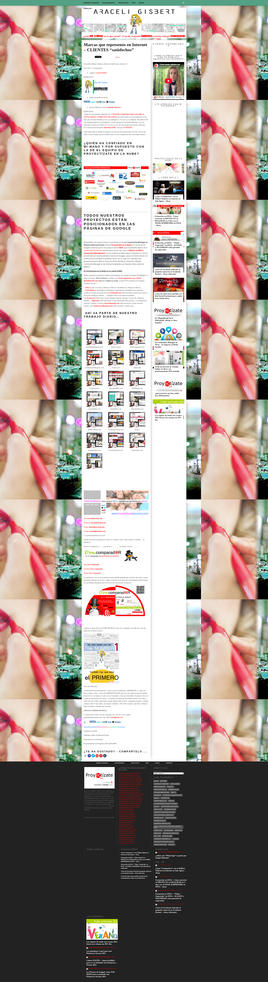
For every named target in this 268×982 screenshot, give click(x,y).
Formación (87, 8)
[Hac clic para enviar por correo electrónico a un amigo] (85, 755)
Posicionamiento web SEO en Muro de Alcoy (131, 794)
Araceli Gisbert (101, 73)
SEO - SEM (157, 836)
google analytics (160, 844)
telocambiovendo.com (111, 303)
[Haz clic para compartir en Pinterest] (101, 755)
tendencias (165, 798)
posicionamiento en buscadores (165, 803)
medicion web (167, 836)
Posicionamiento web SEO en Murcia (129, 792)
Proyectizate (123, 3)
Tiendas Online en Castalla (126, 818)
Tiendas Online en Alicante (126, 813)
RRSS (134, 3)
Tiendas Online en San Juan (127, 833)
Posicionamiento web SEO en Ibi (128, 788)
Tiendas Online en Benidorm (127, 815)
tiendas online (170, 818)
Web (93, 518)
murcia (156, 806)
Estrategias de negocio (169, 806)
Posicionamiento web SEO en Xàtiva (129, 807)
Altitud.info (95, 300)
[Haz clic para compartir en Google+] (97, 755)
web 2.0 (173, 792)
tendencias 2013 (170, 809)
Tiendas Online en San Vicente (128, 835)
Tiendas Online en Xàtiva (126, 843)
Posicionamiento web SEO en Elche (129, 786)
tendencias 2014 (160, 820)
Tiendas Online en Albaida (126, 809)
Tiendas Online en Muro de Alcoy (128, 830)
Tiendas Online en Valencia (127, 839)
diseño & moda (174, 789)
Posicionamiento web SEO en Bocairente (130, 781)
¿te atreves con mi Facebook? (168, 105)
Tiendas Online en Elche (126, 822)
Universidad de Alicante (93, 250)
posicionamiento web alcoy (163, 815)
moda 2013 (157, 833)
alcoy (156, 781)
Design (141, 3)
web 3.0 (156, 798)
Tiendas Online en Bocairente (127, 816)
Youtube (95, 531)
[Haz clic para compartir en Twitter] (93, 755)
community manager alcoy (172, 795)
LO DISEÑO (127, 127)
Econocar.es (91, 298)
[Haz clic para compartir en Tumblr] (104, 755)
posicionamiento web (161, 792)
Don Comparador (93, 564)
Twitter (94, 527)
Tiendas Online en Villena (126, 841)
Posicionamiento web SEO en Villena (129, 805)
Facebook (95, 523)
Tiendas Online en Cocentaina (127, 820)
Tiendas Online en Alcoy (126, 811)
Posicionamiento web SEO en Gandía (129, 790)
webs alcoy (158, 809)
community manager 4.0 (162, 839)
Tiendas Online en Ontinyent (127, 832)
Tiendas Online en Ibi (125, 824)
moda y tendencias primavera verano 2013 (167, 827)
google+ (172, 844)
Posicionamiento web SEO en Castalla (130, 782)
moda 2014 (178, 830)
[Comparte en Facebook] (89, 755)
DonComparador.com (127, 278)
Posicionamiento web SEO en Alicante (130, 777)
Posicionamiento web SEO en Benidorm (130, 779)
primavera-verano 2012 (162, 823)
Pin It (117, 57)
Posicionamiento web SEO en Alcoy (129, 775)
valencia (170, 786)
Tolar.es (88, 287)
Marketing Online (110, 127)
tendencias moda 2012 (170, 833)
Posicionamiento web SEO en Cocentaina (131, 784)
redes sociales (159, 786)
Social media (175, 784)
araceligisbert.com (116, 717)
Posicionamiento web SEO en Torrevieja (130, 801)
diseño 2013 (158, 830)
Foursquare (168, 830)
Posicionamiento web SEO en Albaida (129, 773)
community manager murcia (164, 841)
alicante (163, 781)
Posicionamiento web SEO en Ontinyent (130, 796)
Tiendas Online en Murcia (126, 828)
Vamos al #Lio (157, 771)
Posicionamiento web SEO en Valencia (130, 803)
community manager (161, 784)
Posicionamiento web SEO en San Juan (130, 798)
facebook (157, 795)
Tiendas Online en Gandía (126, 826)
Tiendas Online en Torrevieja (127, 837)
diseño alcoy (158, 818)
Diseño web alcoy (160, 801)
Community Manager (91, 3)
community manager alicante (164, 812)
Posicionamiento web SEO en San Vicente (131, 799)
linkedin (175, 839)
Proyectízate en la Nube (110, 153)
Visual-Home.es (90, 290)
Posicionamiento (108, 3)
